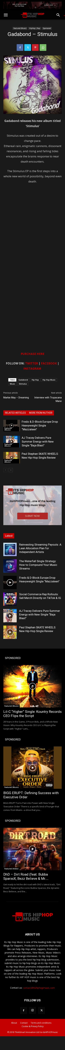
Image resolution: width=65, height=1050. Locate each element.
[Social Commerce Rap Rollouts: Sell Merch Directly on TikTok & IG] (10, 599)
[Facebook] (20, 47)
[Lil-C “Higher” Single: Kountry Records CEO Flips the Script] (32, 686)
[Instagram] (32, 1010)
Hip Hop (35, 379)
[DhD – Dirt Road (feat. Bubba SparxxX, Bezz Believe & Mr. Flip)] (32, 849)
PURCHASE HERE (32, 354)
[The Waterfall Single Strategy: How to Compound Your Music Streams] (10, 566)
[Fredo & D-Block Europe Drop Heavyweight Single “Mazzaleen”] (11, 425)
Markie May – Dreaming (16, 397)
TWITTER (31, 363)
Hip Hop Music (49, 379)
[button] (5, 15)
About (14, 1022)
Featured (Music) (20, 28)
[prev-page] (5, 470)
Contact (24, 1022)
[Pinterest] (35, 47)
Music (12, 384)
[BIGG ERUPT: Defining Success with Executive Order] (32, 767)
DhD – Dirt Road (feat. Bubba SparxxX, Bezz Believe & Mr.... (25, 876)
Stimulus (23, 384)
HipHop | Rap (34, 28)
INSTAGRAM (32, 368)
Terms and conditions (41, 1022)
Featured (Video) (11, 869)
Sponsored (47, 28)
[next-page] (11, 470)
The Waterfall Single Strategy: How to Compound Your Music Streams (38, 564)
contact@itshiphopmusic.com (39, 987)
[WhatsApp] (43, 47)
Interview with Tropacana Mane (48, 399)
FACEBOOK (49, 363)
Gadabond (23, 379)
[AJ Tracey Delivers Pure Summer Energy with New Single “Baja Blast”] (11, 441)
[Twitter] (27, 47)
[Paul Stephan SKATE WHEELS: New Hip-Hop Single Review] (11, 457)
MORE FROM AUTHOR (40, 412)
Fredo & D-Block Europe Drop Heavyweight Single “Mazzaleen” (40, 425)
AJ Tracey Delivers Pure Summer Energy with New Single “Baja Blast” (38, 441)
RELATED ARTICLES (15, 412)
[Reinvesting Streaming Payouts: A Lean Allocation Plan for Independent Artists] (10, 549)
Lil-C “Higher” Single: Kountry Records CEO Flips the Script (32, 714)
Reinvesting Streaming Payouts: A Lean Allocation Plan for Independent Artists (40, 548)
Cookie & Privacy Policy (33, 1026)
